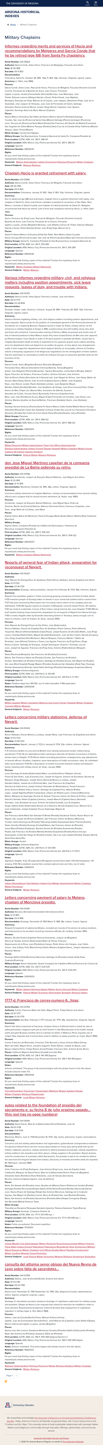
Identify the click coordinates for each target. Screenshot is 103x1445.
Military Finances (86, 1243)
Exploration (90, 1256)
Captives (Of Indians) (14, 452)
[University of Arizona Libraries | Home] (19, 1405)
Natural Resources (13, 1250)
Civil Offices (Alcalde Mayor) (53, 1250)
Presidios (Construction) (77, 1250)
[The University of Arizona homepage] (22, 3)
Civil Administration (14, 1091)
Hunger (63, 703)
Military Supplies (12, 703)
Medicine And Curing (49, 703)
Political (27, 455)
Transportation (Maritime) (46, 1091)
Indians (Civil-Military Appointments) (57, 883)
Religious (36, 165)
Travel (46, 445)
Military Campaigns (30, 703)
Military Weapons (22, 706)
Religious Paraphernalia (33, 1094)
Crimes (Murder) (12, 1243)
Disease (47, 448)
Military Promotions (14, 886)
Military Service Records (59, 989)
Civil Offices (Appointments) (62, 445)
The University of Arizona (72, 1442)
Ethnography (55, 992)
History (84, 992)
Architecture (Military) (85, 1247)
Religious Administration (16, 448)
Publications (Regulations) (57, 1247)
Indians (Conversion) (47, 162)
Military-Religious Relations (61, 1366)
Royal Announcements (67, 1243)
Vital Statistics (32, 883)
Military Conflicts (12, 1253)
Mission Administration (26, 162)
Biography (66, 992)
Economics (43, 992)
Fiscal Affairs (11, 1247)
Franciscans (29, 1091)
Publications (38, 1247)
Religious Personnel (67, 162)
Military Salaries (23, 989)
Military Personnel (13, 445)
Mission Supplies (67, 1091)
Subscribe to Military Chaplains (6, 1381)
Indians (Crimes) (35, 448)
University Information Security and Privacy (51, 1438)
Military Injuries (85, 448)
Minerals (25, 1253)
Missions (27, 165)
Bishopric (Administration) (17, 1366)
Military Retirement (42, 267)
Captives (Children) (34, 452)
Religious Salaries (39, 989)
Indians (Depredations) (15, 883)
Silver (71, 1247)
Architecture (78, 1256)
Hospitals (56, 448)
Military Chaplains (85, 162)
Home (13, 24)
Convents (9, 706)
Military (26, 270)
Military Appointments (32, 445)
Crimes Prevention (38, 1253)
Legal (25, 1097)
